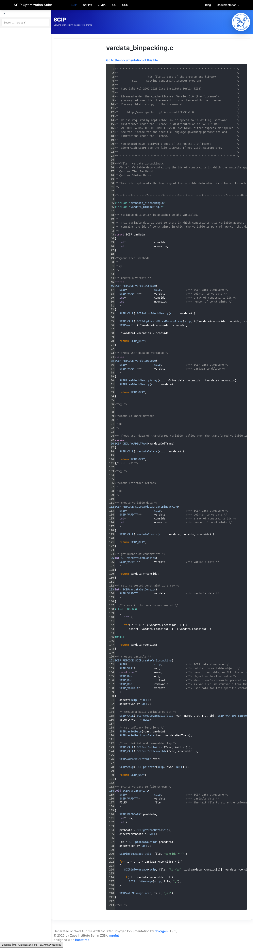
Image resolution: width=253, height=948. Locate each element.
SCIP (74, 5)
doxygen (161, 931)
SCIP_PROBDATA (129, 814)
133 (110, 589)
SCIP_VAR (125, 668)
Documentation (227, 5)
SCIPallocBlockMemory (152, 313)
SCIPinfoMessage (131, 853)
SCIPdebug (126, 767)
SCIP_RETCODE (124, 285)
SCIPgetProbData (148, 830)
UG (114, 5)
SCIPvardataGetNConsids (138, 557)
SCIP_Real (126, 676)
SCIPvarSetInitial (150, 747)
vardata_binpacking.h (146, 206)
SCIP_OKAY (137, 341)
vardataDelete (145, 360)
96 (110, 443)
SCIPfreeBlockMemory (134, 384)
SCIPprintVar (146, 767)
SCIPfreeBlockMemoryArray (138, 380)
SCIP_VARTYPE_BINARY (232, 715)
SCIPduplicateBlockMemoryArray (160, 321)
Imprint (114, 935)
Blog (208, 5)
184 (110, 790)
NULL (146, 699)
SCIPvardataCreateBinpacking (156, 506)
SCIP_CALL (126, 313)
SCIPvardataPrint (135, 790)
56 (110, 285)
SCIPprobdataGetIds (143, 841)
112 (110, 506)
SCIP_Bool (126, 680)
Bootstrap (82, 940)
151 (110, 660)
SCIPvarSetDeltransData (136, 735)
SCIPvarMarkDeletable (135, 759)
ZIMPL (102, 5)
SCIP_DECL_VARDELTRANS (131, 443)
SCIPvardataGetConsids (139, 589)
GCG (125, 5)
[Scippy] (241, 22)
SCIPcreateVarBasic (151, 715)
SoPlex (87, 5)
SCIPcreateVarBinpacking (153, 660)
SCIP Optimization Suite (33, 5)
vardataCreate (145, 285)
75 (110, 360)
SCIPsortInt (128, 325)
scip (157, 289)
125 (110, 557)
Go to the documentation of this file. (132, 60)
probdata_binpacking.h (147, 203)
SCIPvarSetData (130, 731)
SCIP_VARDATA (128, 293)
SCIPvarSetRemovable (152, 751)
